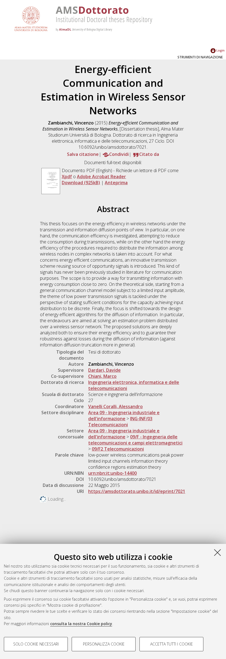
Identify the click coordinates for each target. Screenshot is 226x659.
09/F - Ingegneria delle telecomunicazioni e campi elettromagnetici (135, 440)
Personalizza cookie (104, 644)
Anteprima (116, 183)
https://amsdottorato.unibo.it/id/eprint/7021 (136, 491)
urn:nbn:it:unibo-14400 (112, 473)
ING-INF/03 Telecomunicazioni (120, 422)
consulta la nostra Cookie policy (81, 623)
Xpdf (67, 176)
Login (220, 50)
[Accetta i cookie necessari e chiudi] (217, 552)
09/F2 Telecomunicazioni (118, 449)
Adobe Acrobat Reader (101, 176)
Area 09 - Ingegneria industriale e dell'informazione (124, 415)
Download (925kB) (81, 183)
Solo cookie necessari (36, 644)
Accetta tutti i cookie (171, 644)
